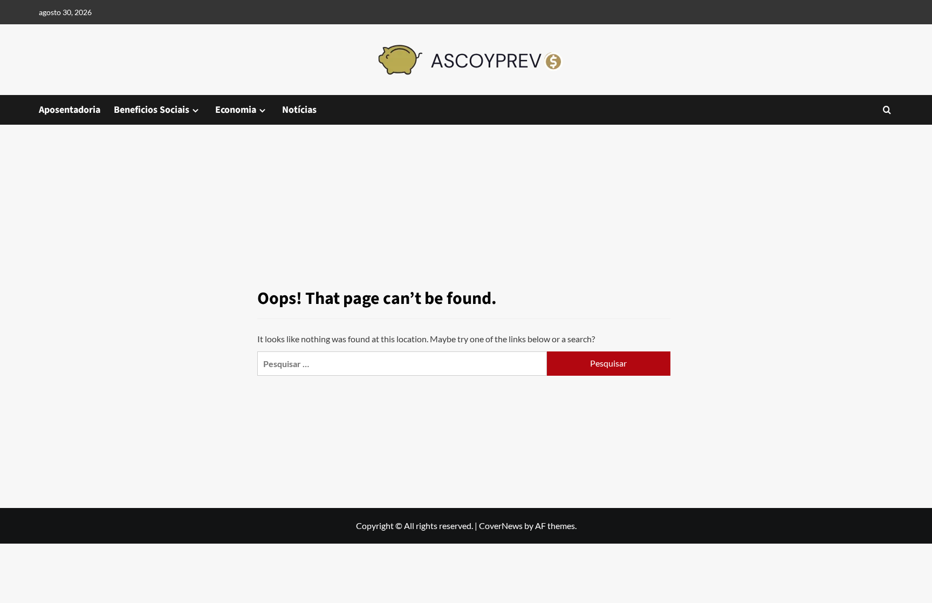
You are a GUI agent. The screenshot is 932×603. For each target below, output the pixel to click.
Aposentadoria (69, 110)
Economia (235, 110)
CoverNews (501, 525)
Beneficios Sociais (151, 110)
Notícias (299, 110)
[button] (887, 109)
